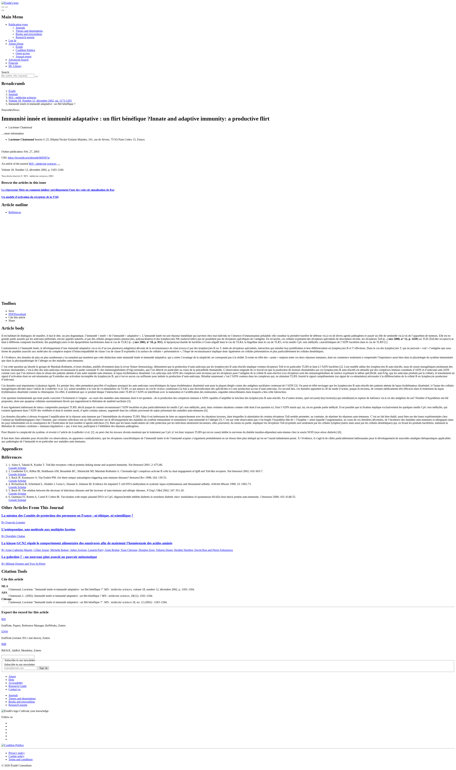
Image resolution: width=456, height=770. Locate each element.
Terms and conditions (21, 759)
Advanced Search (18, 59)
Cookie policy (16, 756)
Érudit (19, 46)
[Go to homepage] (10, 2)
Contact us (14, 689)
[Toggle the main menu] (2, 10)
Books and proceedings (29, 34)
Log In (12, 40)
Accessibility (16, 682)
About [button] (12, 43)
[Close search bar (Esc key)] (6, 7)
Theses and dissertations (29, 30)
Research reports (25, 37)
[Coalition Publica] (12, 745)
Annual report (23, 56)
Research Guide (18, 686)
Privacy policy (17, 753)
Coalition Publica (25, 50)
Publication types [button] (18, 24)
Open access (23, 53)
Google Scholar (17, 467)
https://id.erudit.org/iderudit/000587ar (29, 157)
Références (15, 212)
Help (11, 679)
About (19, 43)
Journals (20, 27)
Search (5, 72)
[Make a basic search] (2, 7)
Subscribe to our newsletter (19, 664)
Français (13, 62)
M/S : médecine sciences (22, 97)
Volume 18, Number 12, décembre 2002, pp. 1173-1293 (40, 100)
